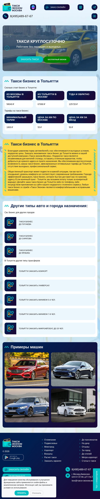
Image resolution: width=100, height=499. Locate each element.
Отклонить (36, 493)
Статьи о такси (89, 461)
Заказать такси (30, 59)
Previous (7, 48)
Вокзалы (48, 454)
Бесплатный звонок (57, 59)
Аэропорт (49, 450)
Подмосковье (50, 443)
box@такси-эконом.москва (84, 481)
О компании (50, 440)
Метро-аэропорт (89, 457)
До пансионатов (89, 440)
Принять (21, 493)
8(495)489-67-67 (21, 16)
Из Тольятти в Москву (47, 95)
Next (93, 48)
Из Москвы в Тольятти (15, 95)
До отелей (87, 454)
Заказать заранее (52, 461)
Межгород (49, 447)
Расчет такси (50, 457)
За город (86, 450)
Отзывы (85, 447)
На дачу (85, 443)
